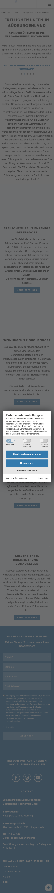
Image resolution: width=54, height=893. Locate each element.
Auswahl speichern (27, 470)
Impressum (43, 478)
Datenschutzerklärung (29, 433)
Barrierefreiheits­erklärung (16, 478)
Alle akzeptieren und (27, 454)
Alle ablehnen (27, 463)
